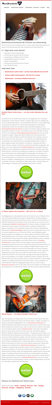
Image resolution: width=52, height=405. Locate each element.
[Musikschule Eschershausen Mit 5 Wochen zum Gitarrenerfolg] (26, 26)
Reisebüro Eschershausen (18, 224)
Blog (48, 7)
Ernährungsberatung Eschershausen (12, 129)
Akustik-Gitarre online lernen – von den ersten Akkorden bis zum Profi (25, 113)
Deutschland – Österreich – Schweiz (35, 7)
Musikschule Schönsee (8, 265)
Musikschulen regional (17, 7)
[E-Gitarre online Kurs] (26, 195)
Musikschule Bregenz (16, 230)
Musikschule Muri (27, 329)
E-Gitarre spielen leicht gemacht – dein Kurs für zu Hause (22, 211)
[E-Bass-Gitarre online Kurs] (26, 299)
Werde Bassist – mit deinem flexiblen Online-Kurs (19, 314)
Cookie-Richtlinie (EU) (45, 402)
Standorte (6, 7)
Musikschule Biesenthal (29, 357)
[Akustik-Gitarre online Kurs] (26, 96)
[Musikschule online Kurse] (12, 3)
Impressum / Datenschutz (34, 402)
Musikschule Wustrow (28, 147)
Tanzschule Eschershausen (35, 323)
